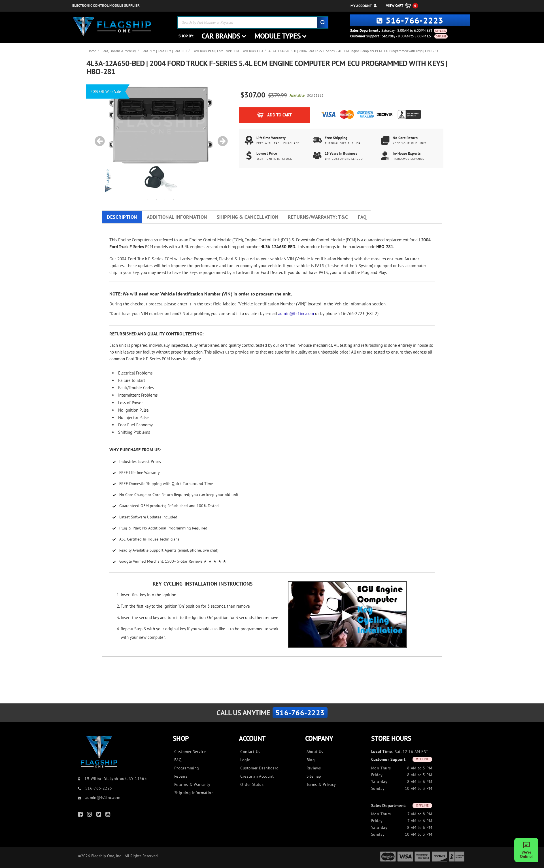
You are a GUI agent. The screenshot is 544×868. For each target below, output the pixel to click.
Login (245, 759)
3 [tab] (165, 199)
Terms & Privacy (321, 784)
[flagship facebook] (81, 815)
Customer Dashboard (259, 768)
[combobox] (253, 22)
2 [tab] (156, 199)
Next (221, 138)
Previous (98, 138)
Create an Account (257, 776)
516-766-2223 (414, 20)
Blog (311, 759)
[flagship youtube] (108, 815)
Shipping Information (194, 792)
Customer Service (190, 751)
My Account (361, 5)
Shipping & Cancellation (248, 217)
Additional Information (177, 217)
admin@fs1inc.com (296, 313)
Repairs (181, 776)
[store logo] (112, 26)
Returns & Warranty (192, 784)
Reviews (314, 768)
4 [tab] (173, 199)
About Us (315, 751)
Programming (186, 768)
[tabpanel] (160, 138)
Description (122, 217)
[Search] (322, 22)
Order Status (252, 784)
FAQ (362, 217)
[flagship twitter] (99, 815)
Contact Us (250, 751)
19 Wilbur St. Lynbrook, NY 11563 (115, 778)
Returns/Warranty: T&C (318, 217)
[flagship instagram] (90, 815)
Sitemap (314, 776)
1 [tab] (148, 199)
